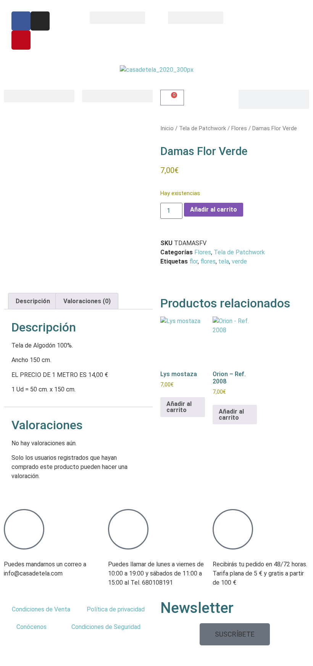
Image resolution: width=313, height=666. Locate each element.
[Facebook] (21, 21)
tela (223, 261)
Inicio (167, 128)
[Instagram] (40, 21)
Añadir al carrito (213, 209)
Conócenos (31, 626)
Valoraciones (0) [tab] (87, 301)
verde (239, 261)
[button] (117, 17)
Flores (239, 128)
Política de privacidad (116, 609)
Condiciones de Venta (41, 609)
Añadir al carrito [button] (179, 407)
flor (193, 261)
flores (208, 261)
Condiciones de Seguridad (105, 626)
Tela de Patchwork (202, 128)
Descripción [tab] (33, 301)
